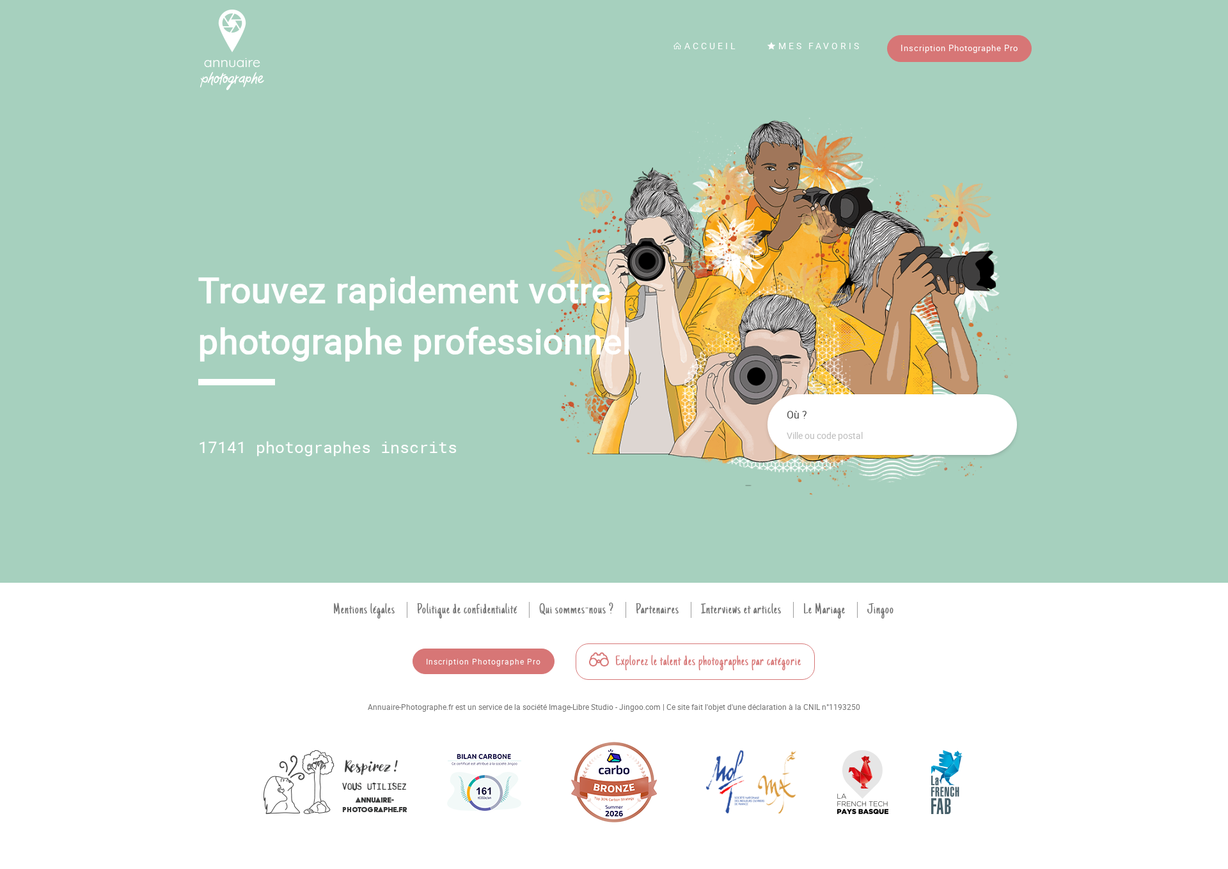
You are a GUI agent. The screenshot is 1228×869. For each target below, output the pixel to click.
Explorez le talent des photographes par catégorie (707, 661)
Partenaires (657, 609)
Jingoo (880, 609)
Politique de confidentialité (467, 609)
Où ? (797, 415)
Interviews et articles (741, 609)
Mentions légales (364, 609)
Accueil (711, 46)
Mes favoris (820, 46)
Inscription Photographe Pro (959, 48)
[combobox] (892, 436)
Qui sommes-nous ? (576, 609)
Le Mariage (824, 609)
